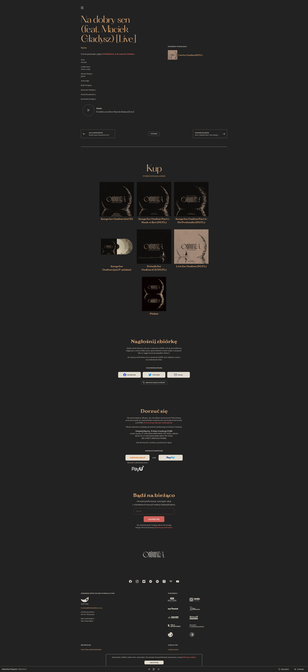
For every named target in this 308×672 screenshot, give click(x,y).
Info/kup (285, 669)
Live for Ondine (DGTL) (190, 55)
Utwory (154, 133)
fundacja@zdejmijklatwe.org (91, 607)
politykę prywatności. (163, 527)
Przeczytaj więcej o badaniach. (158, 422)
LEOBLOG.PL (173, 649)
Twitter (156, 375)
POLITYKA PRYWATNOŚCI (91, 649)
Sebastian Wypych (9, 669)
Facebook (131, 375)
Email (180, 375)
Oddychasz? (22, 669)
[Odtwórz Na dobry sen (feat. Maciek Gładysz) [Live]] (88, 110)
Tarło (84, 47)
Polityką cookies (189, 657)
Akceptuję (154, 662)
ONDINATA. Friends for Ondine (119, 54)
